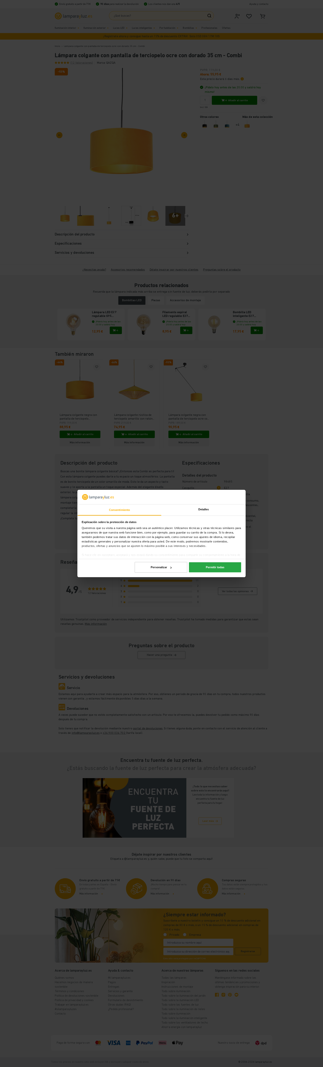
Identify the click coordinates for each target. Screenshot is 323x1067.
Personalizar (159, 567)
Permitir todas (215, 567)
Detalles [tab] (203, 509)
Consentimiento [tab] (119, 509)
